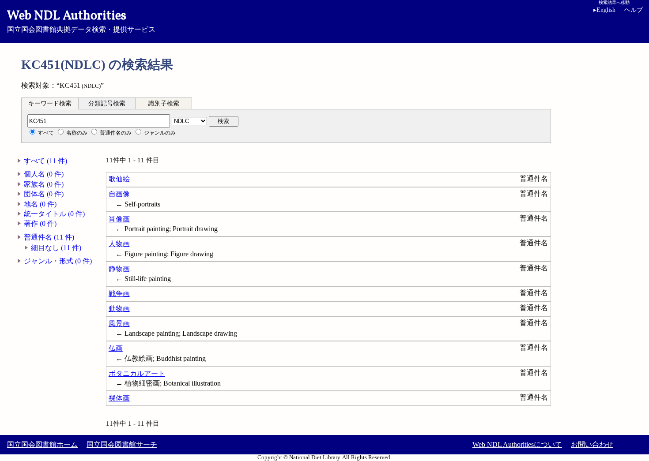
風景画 (119, 323)
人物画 (119, 243)
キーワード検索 (50, 103)
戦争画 (119, 293)
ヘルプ (633, 10)
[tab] (50, 103)
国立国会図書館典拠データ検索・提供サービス (81, 20)
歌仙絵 (119, 179)
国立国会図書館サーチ (122, 444)
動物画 (119, 308)
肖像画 (119, 219)
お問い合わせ (592, 444)
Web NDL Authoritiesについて (517, 444)
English (604, 10)
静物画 (119, 269)
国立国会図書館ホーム (42, 444)
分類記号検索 (106, 103)
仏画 (116, 348)
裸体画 (119, 398)
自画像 (119, 194)
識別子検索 (163, 103)
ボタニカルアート (137, 373)
